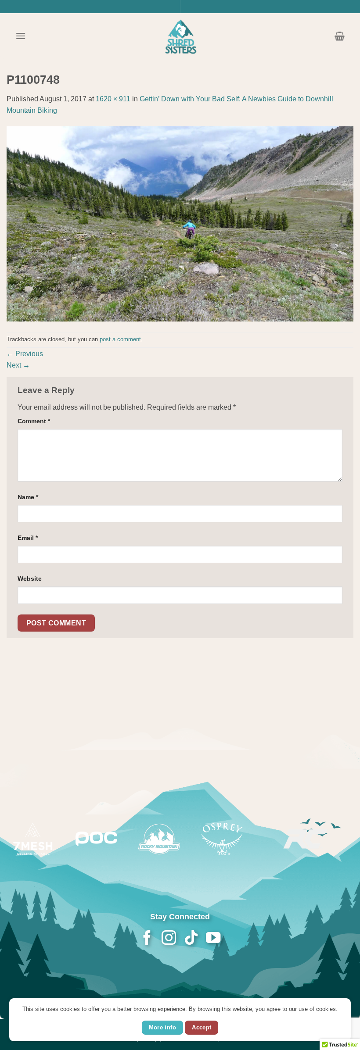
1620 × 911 (113, 99)
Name (28, 496)
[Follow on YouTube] (212, 939)
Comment (34, 421)
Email (28, 537)
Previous (25, 353)
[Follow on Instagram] (169, 939)
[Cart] (340, 36)
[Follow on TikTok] (191, 939)
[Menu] (20, 35)
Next (18, 365)
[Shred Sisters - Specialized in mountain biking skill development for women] (180, 36)
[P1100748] (180, 223)
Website (30, 578)
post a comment (120, 339)
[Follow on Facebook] (147, 939)
